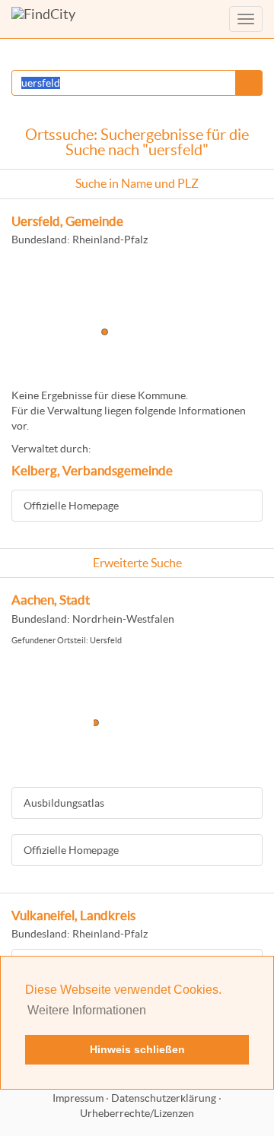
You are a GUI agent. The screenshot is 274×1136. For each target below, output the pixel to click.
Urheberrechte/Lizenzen (137, 1113)
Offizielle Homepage (71, 506)
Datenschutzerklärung (163, 1098)
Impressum (78, 1098)
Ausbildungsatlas (64, 803)
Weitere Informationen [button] (86, 1010)
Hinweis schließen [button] (137, 1049)
